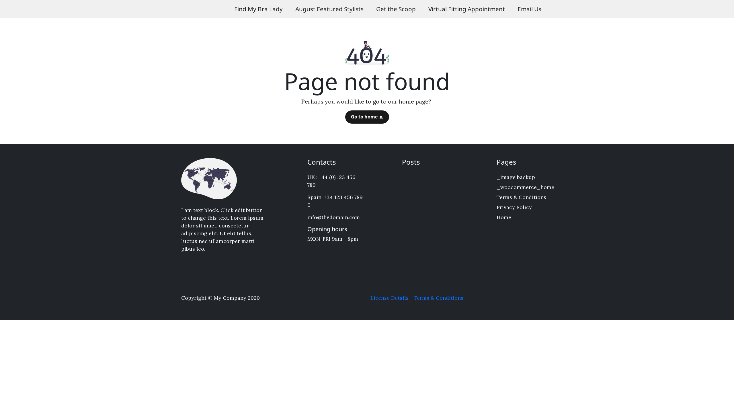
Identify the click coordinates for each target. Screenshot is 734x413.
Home (504, 217)
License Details (389, 298)
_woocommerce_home (525, 187)
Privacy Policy (514, 207)
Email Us (529, 9)
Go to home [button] (365, 117)
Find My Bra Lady (258, 9)
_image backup (516, 177)
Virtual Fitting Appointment (466, 9)
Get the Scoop (396, 9)
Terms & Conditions (521, 197)
